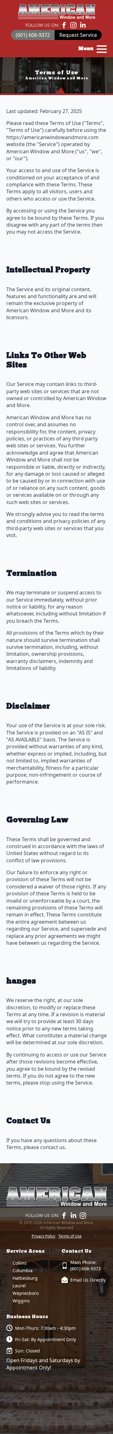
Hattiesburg (25, 1278)
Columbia (23, 1270)
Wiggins (21, 1301)
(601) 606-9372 (33, 34)
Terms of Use (70, 1236)
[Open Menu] (102, 49)
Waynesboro (26, 1293)
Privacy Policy (43, 1236)
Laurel (19, 1286)
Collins (20, 1263)
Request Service (78, 34)
